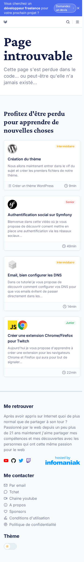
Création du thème (24, 159)
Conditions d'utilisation (29, 518)
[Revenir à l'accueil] (5, 22)
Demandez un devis (63, 8)
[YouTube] (6, 460)
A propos (17, 505)
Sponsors (17, 511)
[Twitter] (21, 460)
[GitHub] (13, 460)
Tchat (14, 492)
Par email (17, 485)
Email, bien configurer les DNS (35, 275)
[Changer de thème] (10, 546)
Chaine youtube (23, 498)
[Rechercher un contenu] (68, 22)
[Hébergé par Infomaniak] (62, 460)
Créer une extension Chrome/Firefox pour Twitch (40, 338)
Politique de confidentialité (32, 524)
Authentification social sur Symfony (40, 214)
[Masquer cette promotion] (78, 8)
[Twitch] (28, 460)
